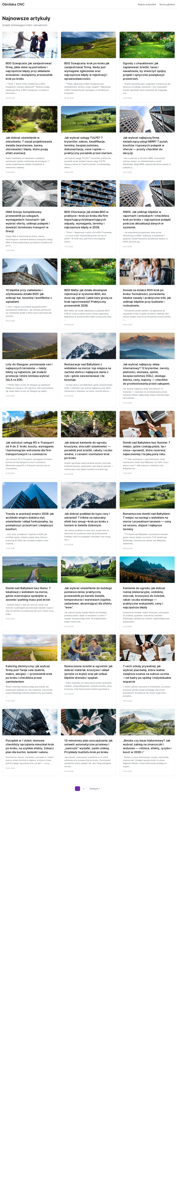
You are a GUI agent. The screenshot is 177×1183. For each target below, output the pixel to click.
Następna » (95, 789)
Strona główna (167, 4)
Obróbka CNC (13, 4)
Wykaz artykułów (147, 4)
